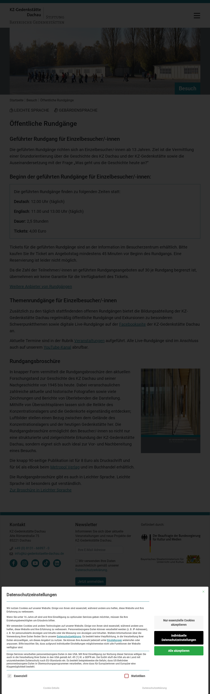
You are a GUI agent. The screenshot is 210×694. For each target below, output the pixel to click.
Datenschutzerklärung (69, 636)
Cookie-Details (51, 688)
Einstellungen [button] (114, 640)
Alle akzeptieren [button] (178, 650)
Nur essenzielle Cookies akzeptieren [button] (179, 622)
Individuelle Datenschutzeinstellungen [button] (179, 637)
